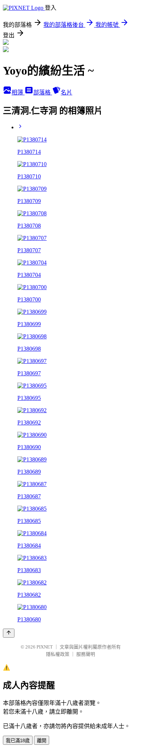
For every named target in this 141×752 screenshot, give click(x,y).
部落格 (42, 92)
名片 (66, 92)
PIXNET (45, 647)
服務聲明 (85, 654)
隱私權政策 (57, 654)
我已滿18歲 (18, 740)
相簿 (18, 92)
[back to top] (8, 633)
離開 (41, 740)
